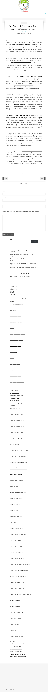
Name (4, 191)
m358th (12, 358)
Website (4, 203)
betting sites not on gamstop (17, 334)
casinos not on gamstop (16, 316)
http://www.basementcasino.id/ (16, 104)
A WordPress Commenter (16, 276)
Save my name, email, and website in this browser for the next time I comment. (20, 211)
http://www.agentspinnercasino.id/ (27, 136)
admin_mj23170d (27, 33)
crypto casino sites (14, 393)
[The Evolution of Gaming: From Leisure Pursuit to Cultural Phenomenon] (43, 178)
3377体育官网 (13, 352)
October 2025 (13, 286)
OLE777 (12, 328)
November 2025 (14, 285)
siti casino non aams (15, 606)
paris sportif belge (15, 468)
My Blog (24, 23)
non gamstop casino (15, 364)
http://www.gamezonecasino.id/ (21, 44)
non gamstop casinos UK (16, 370)
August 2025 (13, 289)
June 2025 (13, 292)
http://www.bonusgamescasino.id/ (17, 119)
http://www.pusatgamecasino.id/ (22, 49)
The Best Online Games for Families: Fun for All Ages (23, 267)
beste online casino (15, 388)
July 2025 (12, 291)
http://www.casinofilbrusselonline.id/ (31, 76)
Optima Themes (13, 689)
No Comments (24, 173)
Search (12, 239)
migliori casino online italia (16, 414)
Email (4, 197)
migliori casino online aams (16, 395)
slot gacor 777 (14, 310)
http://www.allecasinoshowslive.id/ (32, 151)
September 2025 (14, 288)
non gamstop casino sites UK (17, 304)
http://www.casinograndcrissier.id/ (21, 62)
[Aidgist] (24, 6)
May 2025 (12, 294)
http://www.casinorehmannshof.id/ (18, 95)
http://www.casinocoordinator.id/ (23, 85)
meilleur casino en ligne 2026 (17, 654)
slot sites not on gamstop (16, 340)
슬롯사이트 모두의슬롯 (15, 405)
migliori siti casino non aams (17, 420)
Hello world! (28, 276)
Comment (5, 214)
